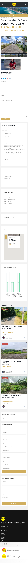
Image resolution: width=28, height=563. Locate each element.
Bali (11, 182)
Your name (3, 81)
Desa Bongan (5, 399)
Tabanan (12, 30)
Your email (3, 86)
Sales (12, 17)
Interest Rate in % (5, 497)
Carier (2, 541)
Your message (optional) (6, 100)
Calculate (14, 503)
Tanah (2, 17)
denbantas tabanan (19, 30)
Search (14, 472)
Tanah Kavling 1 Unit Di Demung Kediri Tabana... (13, 327)
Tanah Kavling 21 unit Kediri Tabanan (11, 362)
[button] (14, 550)
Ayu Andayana (6, 72)
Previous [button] (3, 45)
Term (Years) (5, 492)
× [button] (27, 543)
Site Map (3, 534)
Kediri (3, 330)
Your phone (3, 90)
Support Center (4, 536)
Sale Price (4, 481)
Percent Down (5, 486)
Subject (2, 95)
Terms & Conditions (3, 538)
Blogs (2, 540)
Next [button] (25, 45)
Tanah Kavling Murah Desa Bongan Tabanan (11, 396)
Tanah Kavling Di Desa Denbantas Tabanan (13, 240)
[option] (14, 44)
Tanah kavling (7, 17)
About (2, 533)
